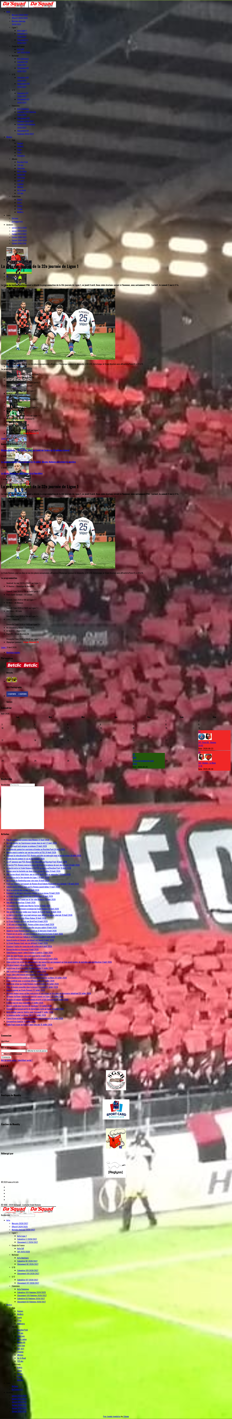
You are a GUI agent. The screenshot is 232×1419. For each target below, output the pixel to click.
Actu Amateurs (23, 58)
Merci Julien (22, 171)
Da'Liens (15, 218)
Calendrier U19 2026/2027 (23, 79)
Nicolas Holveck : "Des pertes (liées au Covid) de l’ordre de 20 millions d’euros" (35, 450)
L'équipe (20, 183)
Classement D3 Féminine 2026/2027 (25, 132)
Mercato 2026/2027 (20, 14)
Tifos (19, 152)
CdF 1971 (20, 180)
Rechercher (5, 784)
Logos (19, 149)
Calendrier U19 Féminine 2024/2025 (31, 1292)
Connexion (6, 1057)
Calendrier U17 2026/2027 (22, 95)
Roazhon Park (22, 161)
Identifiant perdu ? (25, 1060)
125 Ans (20, 193)
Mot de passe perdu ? (9, 1060)
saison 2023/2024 (19, 227)
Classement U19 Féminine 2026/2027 (25, 120)
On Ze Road (21, 190)
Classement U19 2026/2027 (23, 85)
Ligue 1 (4, 438)
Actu (8, 11)
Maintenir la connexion (13, 1053)
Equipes (20, 143)
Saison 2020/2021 (19, 237)
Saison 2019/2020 (19, 240)
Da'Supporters (17, 221)
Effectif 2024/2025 (20, 17)
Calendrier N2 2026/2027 (22, 63)
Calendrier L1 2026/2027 (22, 35)
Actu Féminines (23, 108)
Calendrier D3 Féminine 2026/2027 (26, 126)
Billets (19, 199)
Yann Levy (21, 168)
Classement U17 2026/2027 (23, 101)
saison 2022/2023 (19, 230)
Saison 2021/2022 (19, 233)
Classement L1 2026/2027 (22, 41)
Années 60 (21, 174)
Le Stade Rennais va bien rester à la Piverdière (22, 473)
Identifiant (5, 1041)
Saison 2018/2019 (19, 243)
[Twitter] (7, 276)
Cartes (19, 205)
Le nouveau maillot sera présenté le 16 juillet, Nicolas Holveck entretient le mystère (38, 461)
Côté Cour (21, 177)
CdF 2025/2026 (23, 52)
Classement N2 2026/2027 (23, 70)
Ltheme (126, 1416)
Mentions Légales (13, 652)
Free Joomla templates (112, 1416)
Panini (19, 208)
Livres (19, 202)
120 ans (20, 165)
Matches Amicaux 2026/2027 (18, 23)
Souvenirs (21, 155)
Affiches (20, 187)
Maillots (20, 146)
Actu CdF (20, 49)
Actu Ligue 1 (22, 30)
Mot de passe (6, 1047)
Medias (9, 136)
